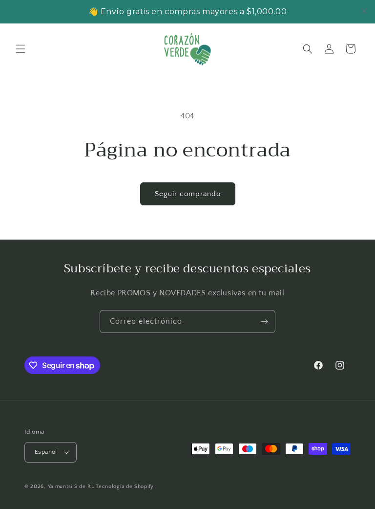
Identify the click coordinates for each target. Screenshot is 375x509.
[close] (364, 11)
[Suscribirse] (264, 321)
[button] (20, 49)
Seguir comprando (188, 194)
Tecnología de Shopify (125, 486)
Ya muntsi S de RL (71, 486)
